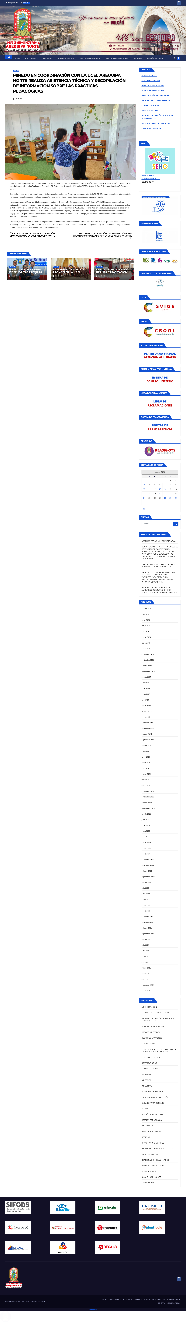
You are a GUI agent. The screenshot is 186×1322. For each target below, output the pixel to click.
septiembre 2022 (148, 877)
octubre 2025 (147, 666)
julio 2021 (145, 945)
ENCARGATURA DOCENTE (153, 1103)
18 (149, 494)
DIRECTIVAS (147, 1086)
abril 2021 (145, 962)
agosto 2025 (146, 677)
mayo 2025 (146, 694)
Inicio (17, 58)
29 (170, 498)
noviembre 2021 (148, 922)
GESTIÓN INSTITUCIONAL (117, 58)
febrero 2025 (146, 711)
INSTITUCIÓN (31, 58)
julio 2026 (145, 614)
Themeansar (41, 1301)
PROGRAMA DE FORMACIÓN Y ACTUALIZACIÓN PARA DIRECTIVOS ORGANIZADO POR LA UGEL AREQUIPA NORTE (102, 234)
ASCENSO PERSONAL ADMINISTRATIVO (159, 541)
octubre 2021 (147, 928)
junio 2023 (146, 825)
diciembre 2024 (148, 723)
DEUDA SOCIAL (148, 1074)
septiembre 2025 (148, 671)
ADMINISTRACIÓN (66, 58)
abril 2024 (145, 768)
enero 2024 (146, 785)
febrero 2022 (146, 905)
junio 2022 (146, 894)
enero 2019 (146, 991)
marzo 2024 (146, 774)
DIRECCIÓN (48, 58)
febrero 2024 (146, 780)
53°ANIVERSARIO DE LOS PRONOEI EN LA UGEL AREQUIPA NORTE (68, 272)
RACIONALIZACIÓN (150, 1154)
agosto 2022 (146, 882)
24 (144, 498)
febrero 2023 (146, 848)
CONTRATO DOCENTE (151, 1057)
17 (144, 494)
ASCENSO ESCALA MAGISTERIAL (156, 1013)
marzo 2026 (146, 637)
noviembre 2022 (148, 865)
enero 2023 (146, 854)
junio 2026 (146, 620)
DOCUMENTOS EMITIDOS (152, 1092)
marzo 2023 (146, 842)
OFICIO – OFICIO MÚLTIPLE (153, 1143)
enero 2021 (146, 979)
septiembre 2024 (148, 740)
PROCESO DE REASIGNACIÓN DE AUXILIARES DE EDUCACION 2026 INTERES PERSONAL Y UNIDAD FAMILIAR (159, 590)
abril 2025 (145, 700)
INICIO (104, 1299)
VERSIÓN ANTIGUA (155, 58)
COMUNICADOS (148, 1044)
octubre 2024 (147, 734)
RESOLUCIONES (149, 1171)
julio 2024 (145, 751)
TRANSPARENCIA (149, 1183)
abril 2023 (145, 837)
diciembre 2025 (148, 654)
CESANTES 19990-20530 (152, 1038)
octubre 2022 (147, 871)
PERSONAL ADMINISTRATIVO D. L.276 (158, 1149)
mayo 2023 (146, 831)
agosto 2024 (146, 745)
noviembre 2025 (148, 660)
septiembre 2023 (148, 808)
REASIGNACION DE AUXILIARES (155, 1160)
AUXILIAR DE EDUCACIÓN (153, 1026)
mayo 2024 (146, 763)
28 (165, 498)
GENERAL (138, 58)
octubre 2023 (147, 802)
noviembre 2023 (148, 797)
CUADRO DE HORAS (150, 1069)
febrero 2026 (146, 643)
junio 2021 (146, 951)
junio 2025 (146, 688)
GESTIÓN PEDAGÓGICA (90, 58)
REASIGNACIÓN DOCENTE (153, 1166)
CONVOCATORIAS (149, 76)
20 (160, 494)
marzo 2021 (146, 968)
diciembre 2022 (148, 859)
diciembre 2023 (148, 791)
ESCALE (145, 1109)
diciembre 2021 (148, 917)
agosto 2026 (146, 609)
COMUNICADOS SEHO (151, 179)
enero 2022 (146, 911)
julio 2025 (145, 683)
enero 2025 (146, 717)
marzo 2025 (146, 706)
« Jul (143, 509)
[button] (174, 58)
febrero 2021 (146, 974)
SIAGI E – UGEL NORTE (151, 1177)
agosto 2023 (146, 814)
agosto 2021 (146, 939)
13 (160, 489)
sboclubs (93, 1309)
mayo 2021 (146, 956)
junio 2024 (146, 757)
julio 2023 (145, 820)
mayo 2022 (146, 899)
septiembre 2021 (148, 934)
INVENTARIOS (147, 1126)
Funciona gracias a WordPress (15, 1301)
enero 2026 (146, 649)
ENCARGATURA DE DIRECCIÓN (155, 1097)
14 (165, 489)
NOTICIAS (16, 70)
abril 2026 (145, 631)
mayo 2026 (146, 626)
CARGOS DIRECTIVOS (151, 1032)
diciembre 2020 (148, 985)
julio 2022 (145, 888)
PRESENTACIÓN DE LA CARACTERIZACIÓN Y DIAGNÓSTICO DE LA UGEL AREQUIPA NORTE (33, 234)
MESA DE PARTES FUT (151, 1131)
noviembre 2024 (148, 728)
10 (144, 489)
